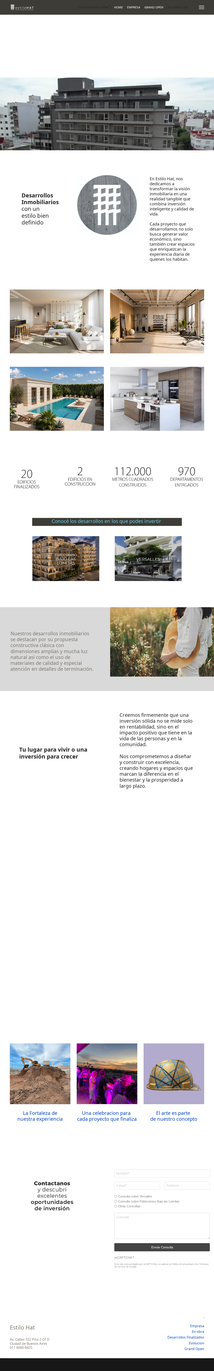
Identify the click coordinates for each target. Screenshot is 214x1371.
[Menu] (201, 7)
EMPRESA (133, 7)
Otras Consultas (129, 1206)
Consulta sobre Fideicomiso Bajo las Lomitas (149, 1201)
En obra (198, 1331)
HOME (118, 7)
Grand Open (194, 1348)
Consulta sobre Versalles (135, 1196)
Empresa (197, 1326)
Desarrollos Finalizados (185, 1337)
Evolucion (196, 1343)
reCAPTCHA (124, 1257)
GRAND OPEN (153, 7)
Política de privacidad (182, 1264)
